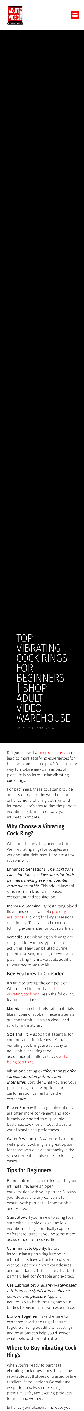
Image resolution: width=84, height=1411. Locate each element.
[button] (75, 15)
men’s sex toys (52, 752)
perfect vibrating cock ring (34, 991)
